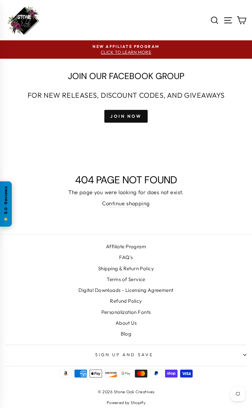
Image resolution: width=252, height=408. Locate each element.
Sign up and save (124, 354)
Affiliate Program (126, 246)
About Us (126, 323)
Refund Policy (126, 301)
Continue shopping (126, 203)
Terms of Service (126, 279)
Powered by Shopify (126, 402)
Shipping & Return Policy (126, 268)
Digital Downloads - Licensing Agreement (125, 290)
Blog (126, 334)
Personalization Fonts (126, 312)
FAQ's (126, 257)
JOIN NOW (126, 116)
